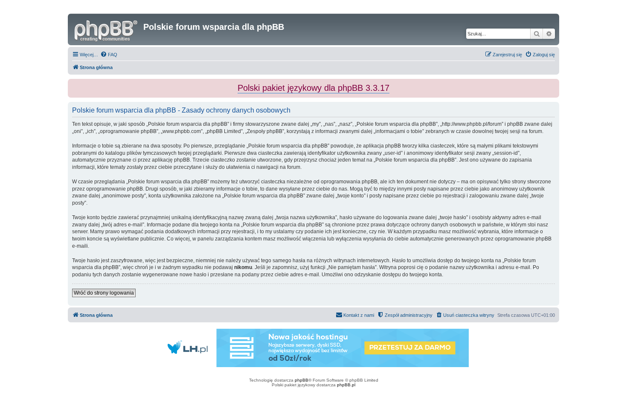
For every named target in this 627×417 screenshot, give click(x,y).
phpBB (301, 380)
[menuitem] (108, 54)
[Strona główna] (106, 29)
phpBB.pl (346, 384)
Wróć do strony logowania (104, 293)
